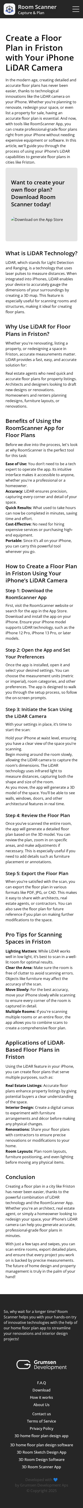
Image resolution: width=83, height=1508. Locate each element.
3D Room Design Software (42, 1459)
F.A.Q (41, 1382)
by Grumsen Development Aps (41, 1485)
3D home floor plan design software (41, 1444)
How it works (41, 1397)
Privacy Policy (41, 1428)
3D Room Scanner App (41, 1466)
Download (41, 1390)
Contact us (41, 1413)
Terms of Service (41, 1421)
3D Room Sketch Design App (41, 1452)
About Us (41, 1404)
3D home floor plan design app (41, 1435)
